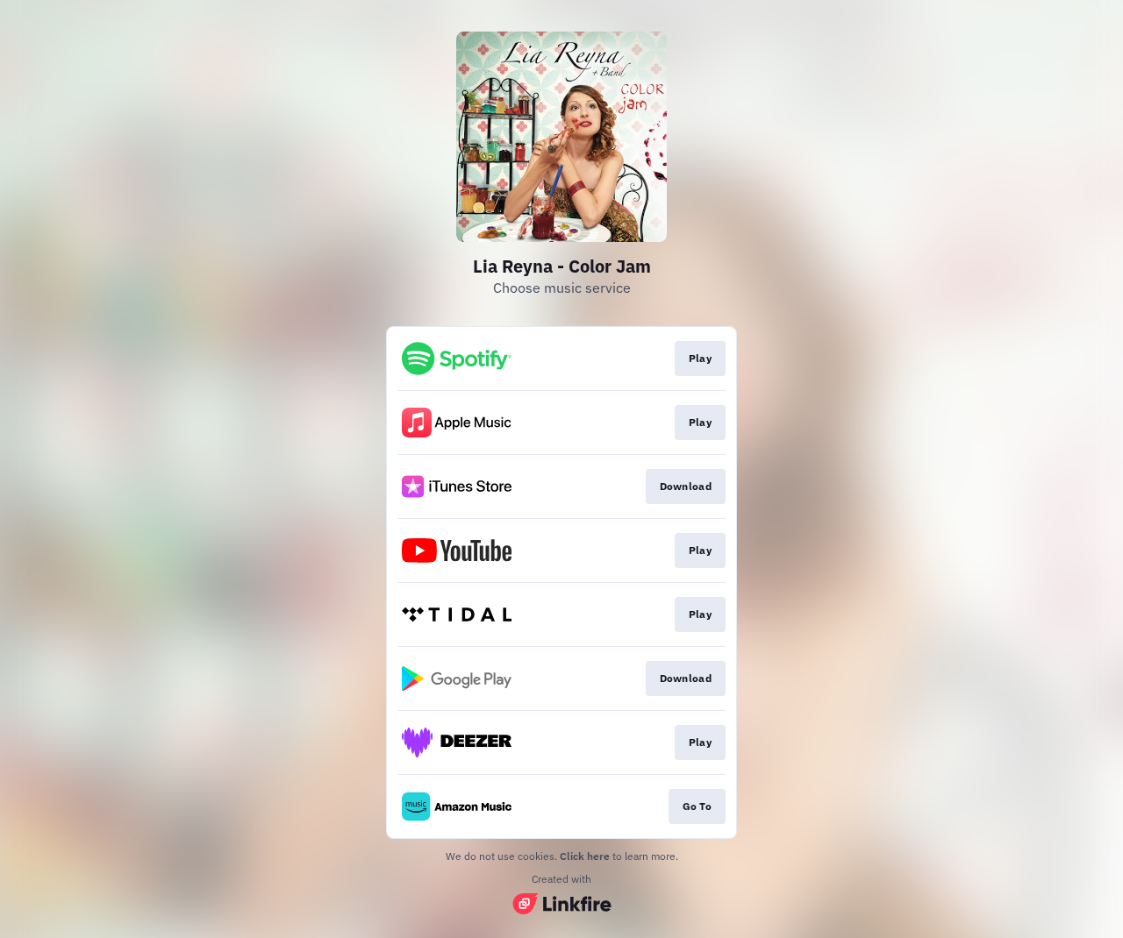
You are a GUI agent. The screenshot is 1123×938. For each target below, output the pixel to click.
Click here (585, 856)
